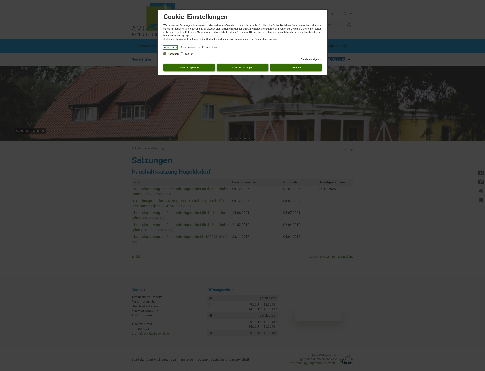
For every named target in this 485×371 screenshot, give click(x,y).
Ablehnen (296, 67)
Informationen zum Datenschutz (198, 47)
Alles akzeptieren (189, 67)
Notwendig (173, 54)
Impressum (170, 47)
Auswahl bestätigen (242, 67)
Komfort (188, 54)
